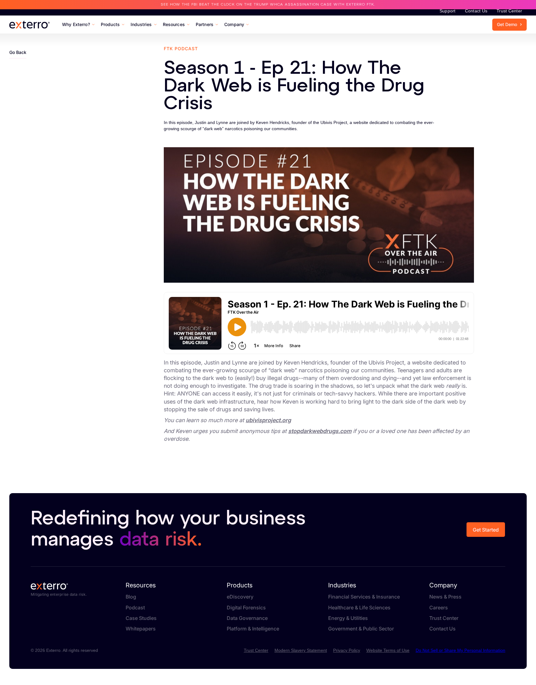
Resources (141, 585)
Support (448, 10)
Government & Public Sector (361, 629)
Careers (438, 608)
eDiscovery (240, 597)
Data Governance (247, 618)
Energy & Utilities (348, 618)
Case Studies (141, 618)
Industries (342, 585)
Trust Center (509, 10)
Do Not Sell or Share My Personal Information (460, 650)
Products (239, 585)
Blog (131, 597)
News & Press (445, 597)
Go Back (17, 52)
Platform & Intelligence (253, 629)
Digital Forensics (246, 608)
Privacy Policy (346, 650)
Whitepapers (141, 629)
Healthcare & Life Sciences (359, 608)
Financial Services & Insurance (364, 597)
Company (443, 585)
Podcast (135, 608)
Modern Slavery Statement (301, 650)
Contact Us (476, 10)
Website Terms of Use (387, 650)
